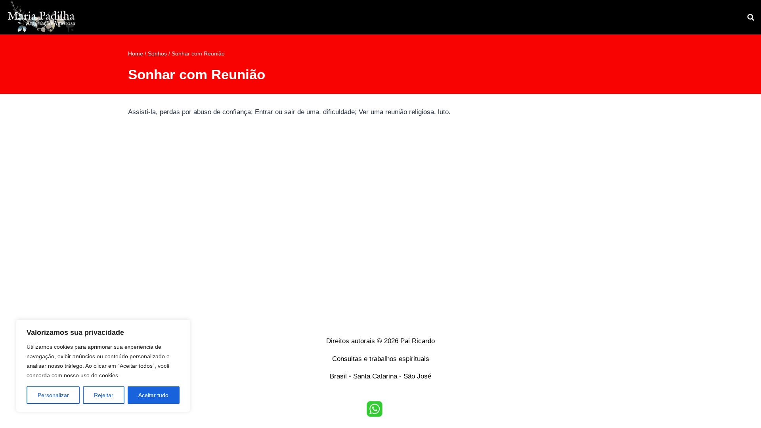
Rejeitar (103, 395)
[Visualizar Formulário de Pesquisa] (751, 17)
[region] (103, 365)
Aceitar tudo (153, 395)
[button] (374, 409)
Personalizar (53, 395)
